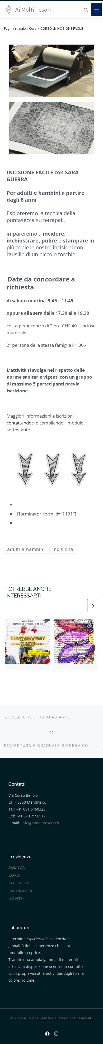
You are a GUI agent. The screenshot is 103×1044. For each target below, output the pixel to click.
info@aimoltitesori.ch (40, 823)
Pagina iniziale (15, 28)
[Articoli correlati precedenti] (80, 605)
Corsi (33, 28)
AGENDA (16, 867)
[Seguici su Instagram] (56, 1032)
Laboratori (21, 891)
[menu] (96, 9)
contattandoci (21, 423)
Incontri (18, 883)
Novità (16, 898)
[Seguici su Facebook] (47, 1032)
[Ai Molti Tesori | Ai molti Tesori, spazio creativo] (8, 8)
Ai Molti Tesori (37, 1018)
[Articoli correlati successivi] (93, 605)
